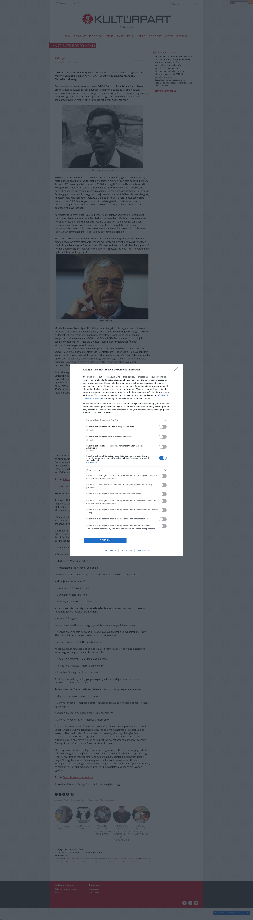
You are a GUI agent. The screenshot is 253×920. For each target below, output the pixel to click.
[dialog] (126, 460)
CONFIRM (105, 540)
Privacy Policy (143, 550)
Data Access (126, 550)
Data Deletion (110, 550)
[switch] (163, 427)
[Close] (177, 370)
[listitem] (126, 420)
